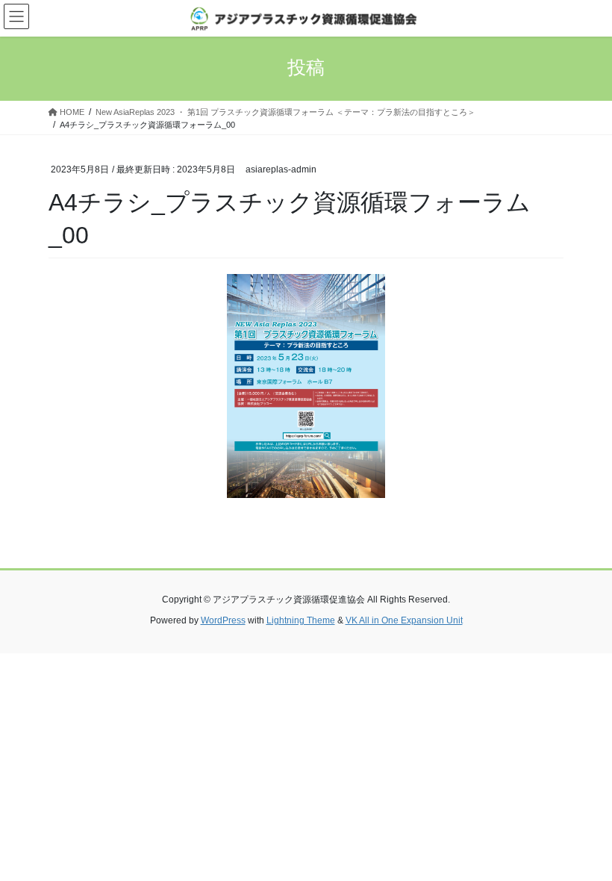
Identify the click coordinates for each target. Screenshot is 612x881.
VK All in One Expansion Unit (404, 620)
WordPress (223, 620)
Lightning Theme (300, 620)
